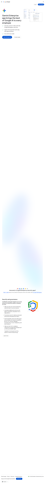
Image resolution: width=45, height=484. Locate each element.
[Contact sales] (17, 37)
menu (1, 1)
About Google (3, 476)
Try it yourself (9, 262)
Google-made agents (11, 106)
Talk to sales (6, 292)
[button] (32, 57)
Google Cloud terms (18, 476)
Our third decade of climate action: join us (36, 476)
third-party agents (14, 111)
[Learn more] (6, 335)
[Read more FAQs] (7, 444)
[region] (22, 241)
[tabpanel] (22, 164)
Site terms (12, 476)
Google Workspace (37, 292)
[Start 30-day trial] (7, 37)
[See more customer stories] (22, 392)
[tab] (7, 138)
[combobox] (5, 482)
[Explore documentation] (19, 444)
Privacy (8, 476)
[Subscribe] (19, 478)
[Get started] (41, 4)
